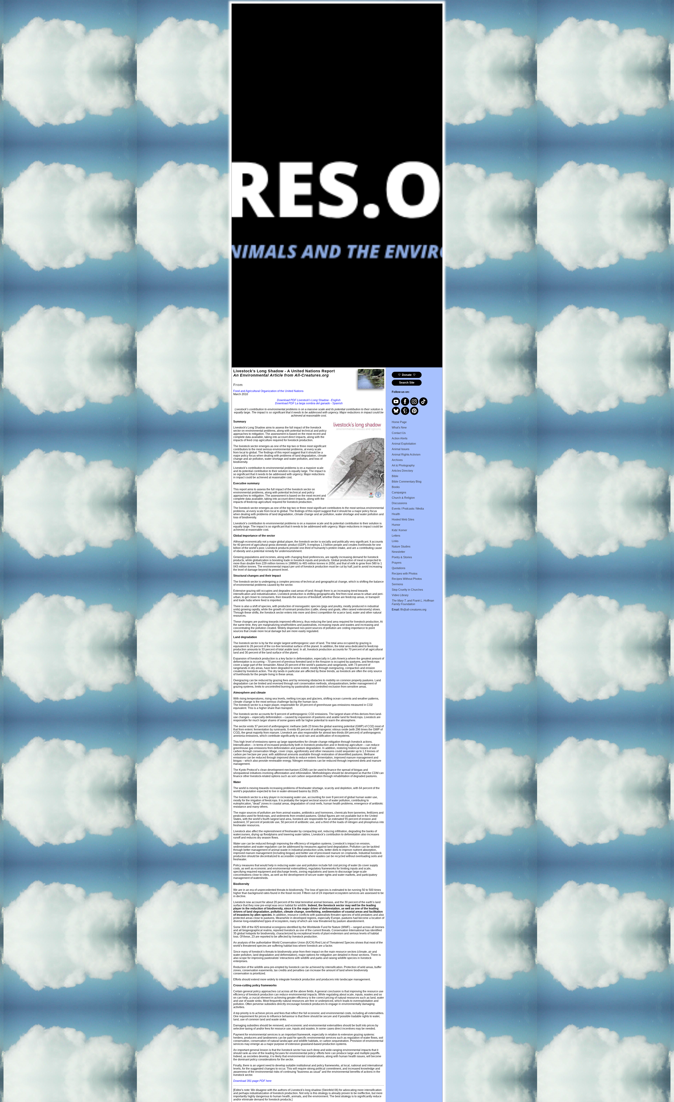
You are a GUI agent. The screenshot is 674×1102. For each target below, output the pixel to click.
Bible (395, 476)
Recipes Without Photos (407, 578)
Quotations (398, 568)
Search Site (406, 382)
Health (396, 514)
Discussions (399, 503)
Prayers (396, 562)
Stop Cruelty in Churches (407, 589)
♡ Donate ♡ (406, 374)
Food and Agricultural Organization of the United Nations (268, 391)
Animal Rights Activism (406, 454)
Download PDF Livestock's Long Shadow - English (309, 400)
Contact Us (399, 432)
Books (396, 487)
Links (395, 541)
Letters (396, 535)
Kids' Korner (399, 530)
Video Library (400, 595)
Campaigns (399, 492)
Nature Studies (401, 546)
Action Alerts (399, 438)
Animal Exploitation (404, 443)
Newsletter (398, 551)
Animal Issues (400, 449)
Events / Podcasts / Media (408, 508)
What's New (399, 427)
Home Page (399, 422)
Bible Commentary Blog (406, 481)
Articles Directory (402, 470)
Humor (396, 524)
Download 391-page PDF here (252, 1080)
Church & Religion (403, 497)
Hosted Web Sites (403, 519)
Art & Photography (403, 465)
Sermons (397, 584)
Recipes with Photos (404, 573)
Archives (397, 459)
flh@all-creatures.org (413, 609)
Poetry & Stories (402, 557)
